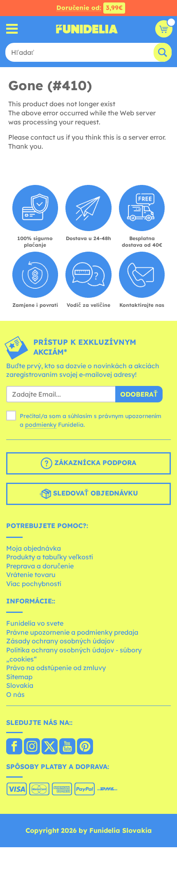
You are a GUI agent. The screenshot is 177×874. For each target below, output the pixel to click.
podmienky (40, 424)
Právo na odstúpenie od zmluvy (56, 668)
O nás (15, 694)
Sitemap (19, 677)
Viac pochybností (33, 584)
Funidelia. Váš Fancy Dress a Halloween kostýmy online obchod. (87, 28)
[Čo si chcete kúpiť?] (12, 29)
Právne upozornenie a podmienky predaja (72, 632)
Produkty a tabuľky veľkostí (49, 557)
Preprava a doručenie (40, 566)
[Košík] (163, 28)
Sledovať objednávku (94, 493)
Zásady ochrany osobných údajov (60, 641)
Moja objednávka (33, 548)
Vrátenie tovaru (31, 574)
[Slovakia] (14, 747)
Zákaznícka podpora (94, 462)
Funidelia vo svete (34, 623)
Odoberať (139, 394)
